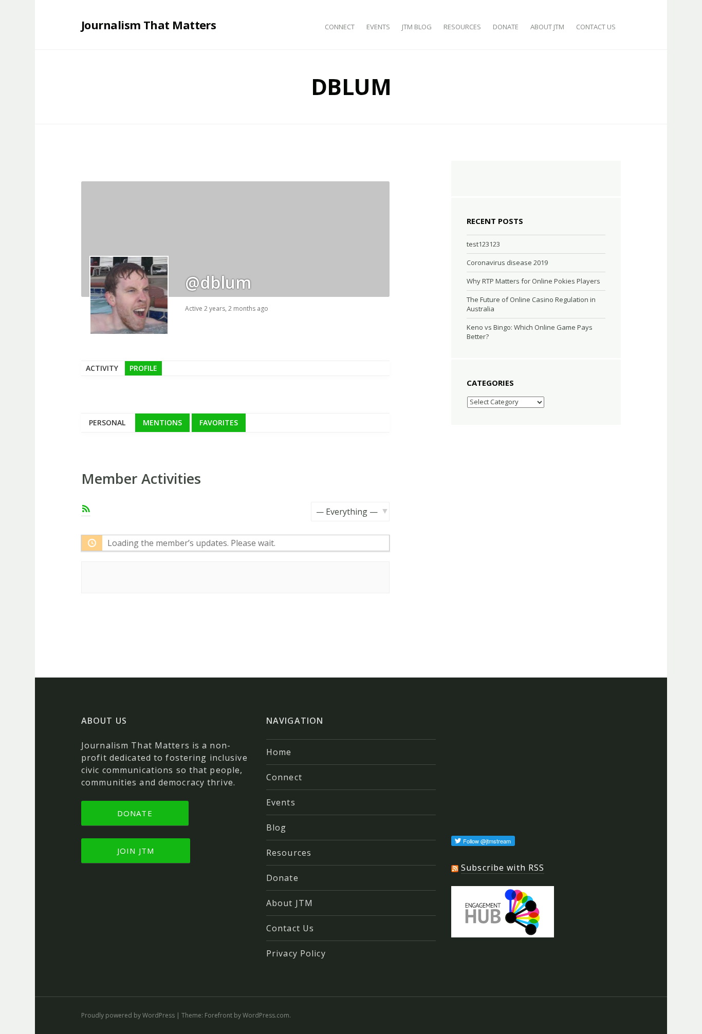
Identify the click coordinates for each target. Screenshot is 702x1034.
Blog (276, 827)
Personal (107, 422)
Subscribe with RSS (502, 867)
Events (378, 26)
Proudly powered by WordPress (128, 1015)
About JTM (547, 26)
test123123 (483, 244)
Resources (462, 26)
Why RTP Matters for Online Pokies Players (533, 281)
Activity (102, 368)
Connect (340, 26)
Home (278, 752)
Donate (506, 26)
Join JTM (135, 850)
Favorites (218, 422)
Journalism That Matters (148, 24)
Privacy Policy (296, 953)
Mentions (162, 422)
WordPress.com (266, 1015)
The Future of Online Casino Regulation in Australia (531, 304)
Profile (143, 368)
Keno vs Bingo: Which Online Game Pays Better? (530, 332)
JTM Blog (417, 26)
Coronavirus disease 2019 (507, 262)
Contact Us (596, 26)
